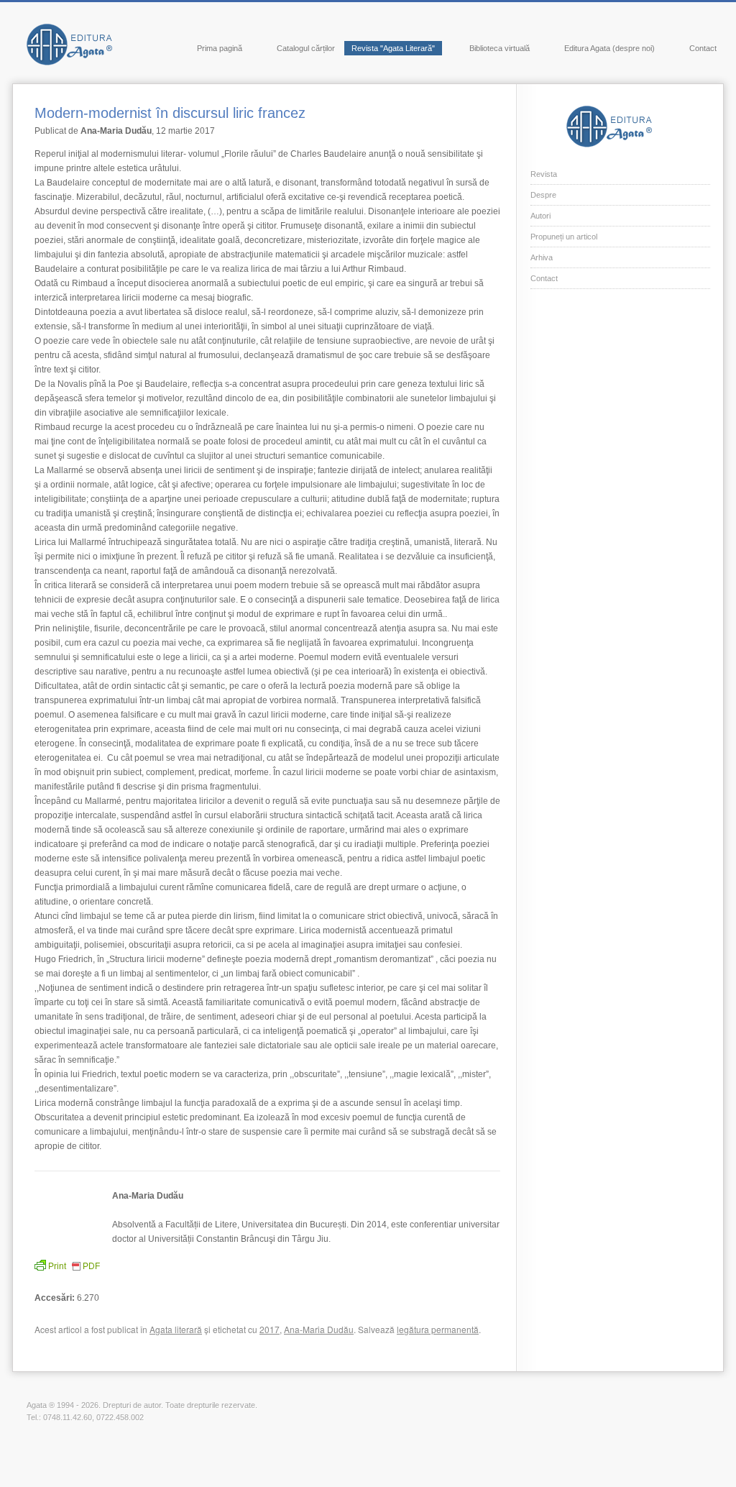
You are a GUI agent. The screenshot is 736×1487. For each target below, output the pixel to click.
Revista (543, 174)
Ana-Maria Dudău (319, 1329)
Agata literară (176, 1329)
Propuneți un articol (563, 236)
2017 (269, 1329)
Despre (543, 195)
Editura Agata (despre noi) (609, 48)
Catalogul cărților (306, 48)
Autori (540, 215)
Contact (703, 48)
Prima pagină (219, 48)
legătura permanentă (438, 1329)
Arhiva (541, 257)
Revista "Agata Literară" (393, 48)
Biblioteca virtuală (499, 48)
